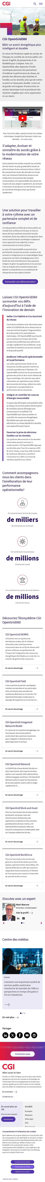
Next (41, 923)
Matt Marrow (22, 904)
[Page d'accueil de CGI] (6, 3)
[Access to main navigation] (41, 4)
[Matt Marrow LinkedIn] (18, 918)
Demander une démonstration (20, 281)
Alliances (28, 1115)
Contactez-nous (22, 1054)
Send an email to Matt (23, 918)
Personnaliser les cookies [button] (22, 1167)
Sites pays (29, 1119)
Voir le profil (22, 912)
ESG (26, 1123)
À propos (28, 1111)
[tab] (21, 923)
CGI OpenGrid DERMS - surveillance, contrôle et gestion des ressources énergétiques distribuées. (26, 110)
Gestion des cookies (10, 1179)
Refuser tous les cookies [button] (22, 1172)
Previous (3, 923)
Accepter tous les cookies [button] (22, 1162)
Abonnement (8, 1119)
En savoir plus (26, 139)
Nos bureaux (30, 1126)
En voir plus (8, 1017)
